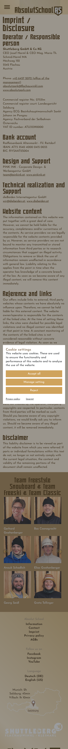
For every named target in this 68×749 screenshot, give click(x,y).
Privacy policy (13, 399)
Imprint (30, 399)
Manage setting (34, 382)
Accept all (34, 373)
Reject (34, 390)
